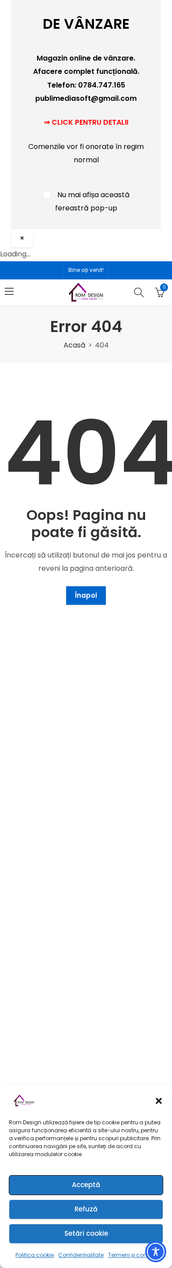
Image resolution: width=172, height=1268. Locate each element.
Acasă (75, 345)
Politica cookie (34, 1255)
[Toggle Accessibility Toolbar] (155, 1251)
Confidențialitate (81, 1255)
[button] (158, 1100)
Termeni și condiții (132, 1255)
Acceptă (86, 1184)
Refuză (86, 1209)
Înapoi (86, 595)
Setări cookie (86, 1233)
